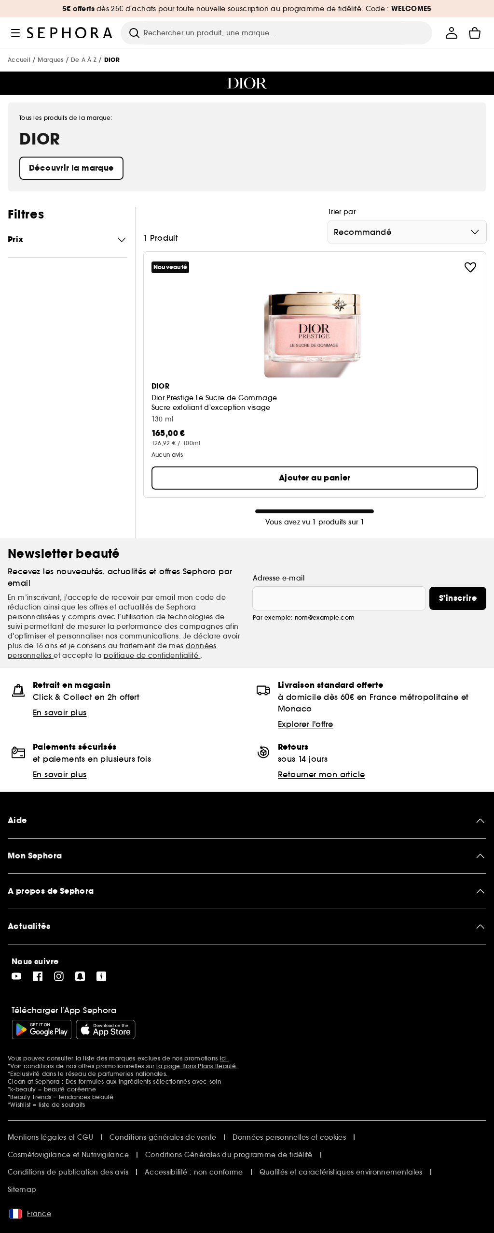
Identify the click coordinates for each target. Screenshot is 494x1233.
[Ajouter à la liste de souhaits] (470, 267)
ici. (224, 1058)
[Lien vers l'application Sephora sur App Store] (106, 1029)
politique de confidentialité (152, 655)
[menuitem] (451, 32)
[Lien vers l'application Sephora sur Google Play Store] (42, 1029)
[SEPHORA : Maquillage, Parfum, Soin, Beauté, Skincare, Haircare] (70, 33)
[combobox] (407, 232)
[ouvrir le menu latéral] (15, 33)
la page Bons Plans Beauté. (196, 1066)
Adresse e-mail (278, 578)
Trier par (342, 211)
